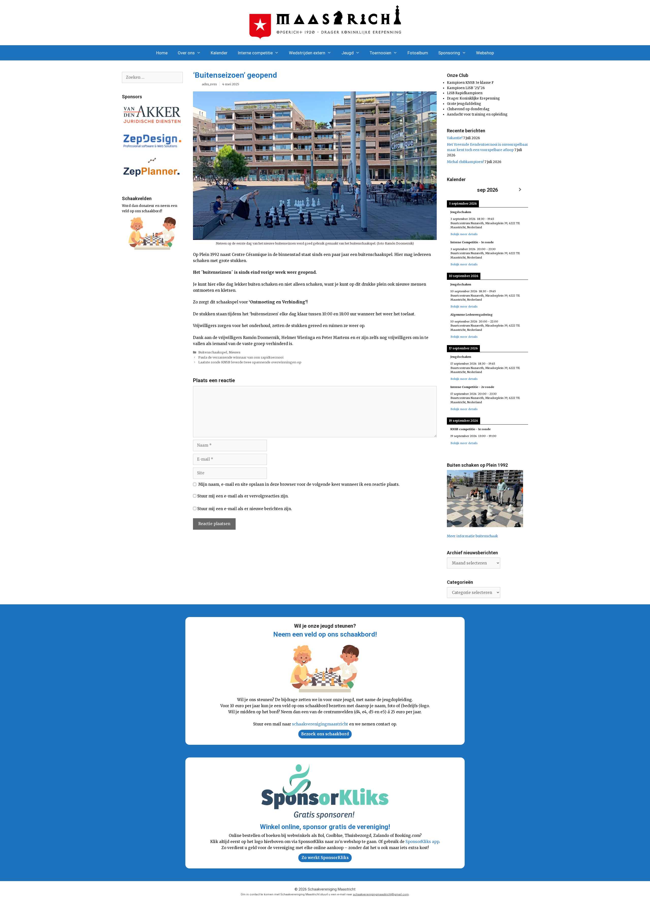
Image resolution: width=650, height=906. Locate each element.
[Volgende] (520, 190)
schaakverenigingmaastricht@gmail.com (381, 894)
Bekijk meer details (464, 234)
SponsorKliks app (422, 841)
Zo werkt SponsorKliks (325, 857)
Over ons (186, 52)
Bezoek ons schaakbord (325, 734)
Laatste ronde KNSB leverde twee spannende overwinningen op (249, 362)
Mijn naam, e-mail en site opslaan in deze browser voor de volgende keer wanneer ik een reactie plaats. (299, 484)
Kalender (219, 52)
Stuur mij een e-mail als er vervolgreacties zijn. (243, 496)
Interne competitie (255, 52)
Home (162, 52)
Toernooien (380, 52)
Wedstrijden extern (307, 52)
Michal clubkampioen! (465, 162)
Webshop (485, 52)
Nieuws (234, 352)
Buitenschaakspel (212, 352)
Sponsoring (449, 52)
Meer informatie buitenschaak (472, 536)
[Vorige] (455, 190)
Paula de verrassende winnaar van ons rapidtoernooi (240, 357)
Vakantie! (454, 138)
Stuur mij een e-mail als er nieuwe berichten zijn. (244, 508)
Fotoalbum (418, 52)
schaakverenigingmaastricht (320, 724)
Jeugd (348, 52)
